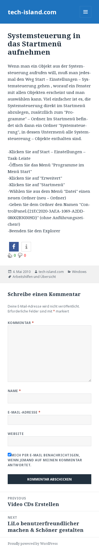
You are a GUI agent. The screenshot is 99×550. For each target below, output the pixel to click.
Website (16, 433)
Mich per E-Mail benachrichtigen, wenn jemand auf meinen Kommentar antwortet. (45, 460)
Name (14, 391)
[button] (14, 247)
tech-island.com (32, 12)
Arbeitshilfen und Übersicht (34, 276)
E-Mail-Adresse (24, 412)
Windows (79, 271)
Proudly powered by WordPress (33, 543)
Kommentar (21, 322)
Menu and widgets (85, 17)
